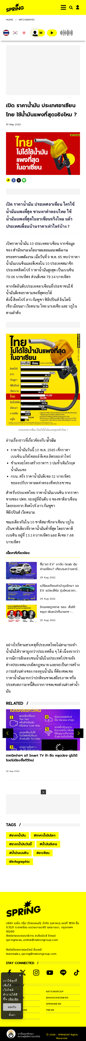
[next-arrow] (78, 733)
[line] (24, 180)
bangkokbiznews (57, 997)
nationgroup (54, 991)
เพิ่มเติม (13, 999)
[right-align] (70, 7)
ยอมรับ (12, 1007)
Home (9, 19)
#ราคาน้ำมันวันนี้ (20, 844)
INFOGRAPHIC (27, 19)
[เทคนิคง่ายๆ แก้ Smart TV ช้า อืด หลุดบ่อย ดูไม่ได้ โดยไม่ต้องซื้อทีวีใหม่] (43, 730)
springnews (53, 1004)
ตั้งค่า (12, 1015)
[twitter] (19, 180)
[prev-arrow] (8, 733)
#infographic (19, 861)
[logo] (15, 7)
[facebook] (13, 180)
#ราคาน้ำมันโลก (44, 835)
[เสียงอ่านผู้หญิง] (38, 32)
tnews (50, 1010)
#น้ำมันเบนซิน (18, 853)
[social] (22, 972)
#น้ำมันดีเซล (48, 844)
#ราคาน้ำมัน (17, 835)
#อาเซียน (42, 853)
